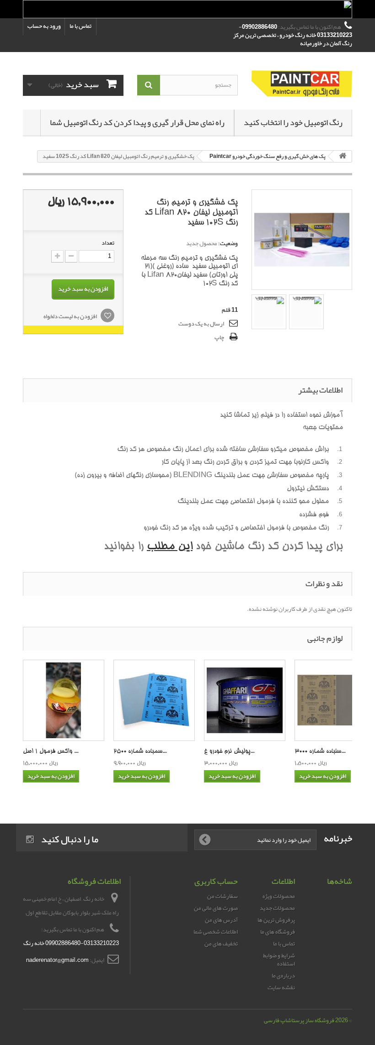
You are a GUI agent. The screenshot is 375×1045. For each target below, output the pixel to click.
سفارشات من (222, 896)
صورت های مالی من (216, 908)
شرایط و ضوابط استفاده (279, 960)
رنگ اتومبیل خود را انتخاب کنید (293, 122)
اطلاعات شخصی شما (215, 932)
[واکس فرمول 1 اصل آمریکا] (63, 700)
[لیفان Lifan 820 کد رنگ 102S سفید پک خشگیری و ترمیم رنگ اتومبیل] (269, 312)
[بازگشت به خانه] (342, 156)
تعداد (108, 243)
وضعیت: (228, 243)
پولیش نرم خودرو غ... (229, 751)
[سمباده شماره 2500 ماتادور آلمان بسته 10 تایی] (154, 700)
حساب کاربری (216, 881)
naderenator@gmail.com (57, 960)
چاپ (219, 337)
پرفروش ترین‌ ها (276, 920)
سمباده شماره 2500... (139, 751)
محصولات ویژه (278, 896)
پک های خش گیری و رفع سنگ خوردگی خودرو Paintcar (267, 156)
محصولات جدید (277, 908)
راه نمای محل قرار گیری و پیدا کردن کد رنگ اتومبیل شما (137, 122)
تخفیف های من (221, 944)
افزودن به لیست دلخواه (70, 316)
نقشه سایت (281, 987)
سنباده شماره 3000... (320, 751)
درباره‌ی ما (283, 976)
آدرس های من (221, 920)
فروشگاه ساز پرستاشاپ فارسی (299, 1020)
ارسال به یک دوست (201, 324)
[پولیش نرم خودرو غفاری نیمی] (244, 700)
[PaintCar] (302, 84)
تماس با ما (80, 26)
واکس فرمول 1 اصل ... (50, 751)
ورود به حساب (44, 26)
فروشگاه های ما (277, 932)
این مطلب (170, 547)
